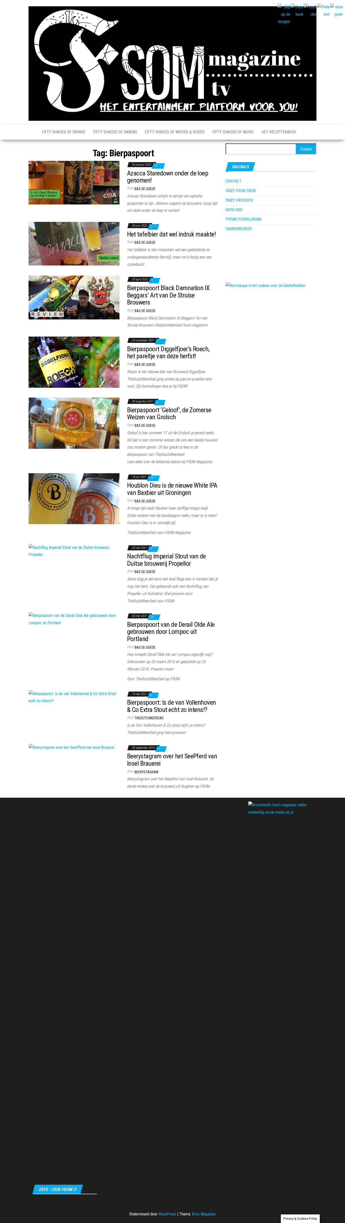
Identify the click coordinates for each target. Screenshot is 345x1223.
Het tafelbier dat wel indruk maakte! (171, 234)
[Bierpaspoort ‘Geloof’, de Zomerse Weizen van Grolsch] (74, 423)
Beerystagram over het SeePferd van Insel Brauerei (172, 759)
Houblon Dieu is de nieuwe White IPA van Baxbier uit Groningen (172, 489)
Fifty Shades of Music (233, 132)
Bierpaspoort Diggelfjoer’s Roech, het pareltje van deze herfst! (168, 352)
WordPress (167, 1214)
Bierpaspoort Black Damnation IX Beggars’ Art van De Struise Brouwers (168, 295)
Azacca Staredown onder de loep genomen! (167, 176)
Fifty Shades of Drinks (63, 132)
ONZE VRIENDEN (239, 200)
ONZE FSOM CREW (241, 190)
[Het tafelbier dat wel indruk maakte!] (74, 243)
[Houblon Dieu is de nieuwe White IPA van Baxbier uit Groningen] (74, 498)
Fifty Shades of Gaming (115, 132)
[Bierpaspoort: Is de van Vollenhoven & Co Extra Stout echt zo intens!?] (74, 697)
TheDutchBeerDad (149, 718)
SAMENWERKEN (239, 228)
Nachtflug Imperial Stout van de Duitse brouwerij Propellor (166, 559)
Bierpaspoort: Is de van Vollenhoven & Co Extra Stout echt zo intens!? (171, 706)
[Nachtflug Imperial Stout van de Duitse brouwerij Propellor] (74, 551)
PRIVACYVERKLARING (243, 219)
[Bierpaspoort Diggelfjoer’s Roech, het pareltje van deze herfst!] (74, 362)
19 (152, 478)
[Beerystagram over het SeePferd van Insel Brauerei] (71, 747)
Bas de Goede (145, 189)
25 (152, 617)
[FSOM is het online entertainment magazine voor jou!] (31, 132)
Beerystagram (146, 772)
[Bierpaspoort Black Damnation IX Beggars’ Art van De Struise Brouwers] (74, 297)
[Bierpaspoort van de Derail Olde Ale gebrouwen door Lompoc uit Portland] (74, 619)
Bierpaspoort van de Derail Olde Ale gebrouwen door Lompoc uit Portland (171, 632)
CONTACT (233, 181)
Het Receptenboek (278, 132)
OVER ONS (234, 209)
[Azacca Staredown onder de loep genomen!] (74, 182)
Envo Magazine (204, 1214)
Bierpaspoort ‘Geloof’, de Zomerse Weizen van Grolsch (169, 413)
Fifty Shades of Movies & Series (175, 132)
